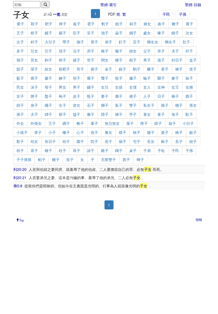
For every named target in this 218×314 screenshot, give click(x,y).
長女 (150, 141)
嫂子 (189, 96)
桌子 (133, 150)
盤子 (48, 96)
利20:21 (20, 177)
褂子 (62, 60)
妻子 (104, 96)
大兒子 (50, 41)
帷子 (80, 123)
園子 (80, 141)
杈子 (34, 32)
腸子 (62, 32)
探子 (62, 114)
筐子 (193, 69)
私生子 (148, 105)
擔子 (80, 41)
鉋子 (119, 23)
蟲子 (119, 32)
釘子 (122, 41)
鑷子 (90, 87)
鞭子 (175, 23)
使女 (76, 105)
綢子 (133, 32)
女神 (161, 87)
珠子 (76, 150)
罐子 (76, 60)
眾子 (34, 150)
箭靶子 (64, 69)
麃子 (126, 159)
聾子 (104, 78)
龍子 (119, 78)
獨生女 (152, 41)
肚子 (186, 41)
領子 (76, 78)
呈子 (90, 32)
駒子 (136, 69)
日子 (161, 96)
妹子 (189, 78)
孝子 (38, 132)
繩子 (48, 105)
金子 (108, 69)
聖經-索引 (108, 4)
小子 (52, 132)
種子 (48, 150)
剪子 (80, 69)
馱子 (189, 114)
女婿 (189, 87)
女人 (147, 87)
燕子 (94, 132)
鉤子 (48, 60)
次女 (189, 32)
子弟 (147, 150)
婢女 (147, 23)
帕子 (41, 159)
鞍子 (34, 23)
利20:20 (20, 169)
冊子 (189, 23)
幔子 (56, 159)
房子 (90, 50)
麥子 (175, 78)
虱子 (119, 105)
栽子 (122, 141)
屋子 (130, 123)
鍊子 (62, 78)
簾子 (48, 78)
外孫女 (36, 123)
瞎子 (158, 123)
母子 (48, 87)
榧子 (104, 50)
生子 (62, 105)
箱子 (172, 123)
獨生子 (170, 41)
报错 (199, 219)
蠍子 (66, 132)
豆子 (136, 41)
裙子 (133, 96)
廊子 (34, 78)
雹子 (91, 23)
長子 (179, 141)
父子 (147, 50)
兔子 (175, 114)
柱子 (62, 150)
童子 (161, 114)
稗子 (62, 23)
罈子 (48, 114)
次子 (20, 41)
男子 (76, 87)
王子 (52, 123)
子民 (166, 14)
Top (21, 220)
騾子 (161, 78)
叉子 (20, 32)
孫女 (193, 105)
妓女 (48, 69)
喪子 (70, 159)
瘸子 (119, 96)
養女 (108, 132)
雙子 (133, 105)
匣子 (144, 123)
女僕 (133, 87)
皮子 (76, 96)
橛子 (150, 69)
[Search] (45, 4)
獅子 (104, 105)
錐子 (104, 150)
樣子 (122, 132)
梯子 (119, 114)
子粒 (161, 150)
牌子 (34, 96)
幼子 (66, 141)
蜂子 (140, 159)
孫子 (20, 114)
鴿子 (20, 60)
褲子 (179, 69)
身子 (34, 105)
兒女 (34, 50)
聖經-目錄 (193, 4)
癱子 (90, 114)
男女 (62, 87)
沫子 (34, 87)
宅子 (136, 141)
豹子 (105, 23)
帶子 (66, 41)
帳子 (165, 141)
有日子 (50, 141)
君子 (165, 69)
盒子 (193, 60)
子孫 (182, 14)
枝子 (20, 150)
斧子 (161, 50)
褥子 (175, 96)
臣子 (76, 32)
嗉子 (165, 105)
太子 (34, 114)
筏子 (62, 50)
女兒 (104, 87)
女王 (175, 87)
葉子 (165, 132)
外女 (20, 123)
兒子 (48, 50)
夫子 (175, 50)
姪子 (193, 141)
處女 (147, 32)
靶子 (48, 23)
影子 (20, 141)
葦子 (94, 123)
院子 (94, 141)
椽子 (161, 32)
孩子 (161, 60)
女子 (20, 96)
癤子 (94, 69)
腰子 (150, 132)
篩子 (20, 105)
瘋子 (119, 50)
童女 (147, 114)
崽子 (108, 141)
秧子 (136, 132)
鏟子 (48, 32)
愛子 (20, 23)
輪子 (147, 78)
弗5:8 (17, 185)
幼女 (34, 141)
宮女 (34, 60)
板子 (77, 23)
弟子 (108, 41)
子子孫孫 (23, 159)
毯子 (76, 114)
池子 (104, 32)
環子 (34, 69)
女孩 (119, 87)
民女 (20, 87)
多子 (20, 50)
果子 (147, 60)
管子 (90, 60)
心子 (80, 132)
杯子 (133, 23)
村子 (34, 41)
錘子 (175, 32)
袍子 (62, 96)
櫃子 (119, 60)
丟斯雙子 (108, 159)
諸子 (90, 150)
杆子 (189, 50)
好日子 (177, 60)
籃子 (20, 78)
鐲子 (119, 150)
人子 (147, 96)
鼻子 (161, 23)
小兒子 (188, 123)
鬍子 (20, 69)
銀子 (193, 132)
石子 (90, 105)
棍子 (133, 60)
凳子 (94, 41)
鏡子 (122, 69)
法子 (76, 50)
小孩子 (22, 132)
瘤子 (90, 78)
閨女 (104, 60)
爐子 (133, 78)
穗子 (179, 105)
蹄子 (104, 114)
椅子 (179, 132)
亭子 (133, 114)
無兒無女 (112, 123)
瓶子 (90, 96)
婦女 (133, 50)
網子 (66, 123)
